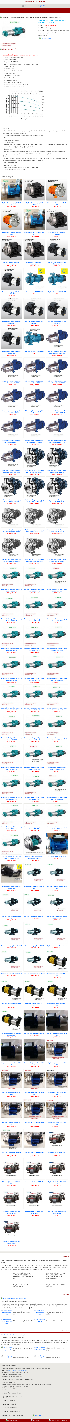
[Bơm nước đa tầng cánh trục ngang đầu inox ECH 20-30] (57, 576)
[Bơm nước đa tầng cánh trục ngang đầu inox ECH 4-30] (34, 784)
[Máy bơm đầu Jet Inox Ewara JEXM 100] (57, 1020)
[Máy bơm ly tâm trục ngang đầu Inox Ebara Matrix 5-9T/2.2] (34, 368)
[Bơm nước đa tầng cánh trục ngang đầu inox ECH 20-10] (11, 665)
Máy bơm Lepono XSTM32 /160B (57, 292)
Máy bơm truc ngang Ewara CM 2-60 (57, 946)
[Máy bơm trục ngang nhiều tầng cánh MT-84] (57, 308)
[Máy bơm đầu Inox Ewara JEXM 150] (34, 1020)
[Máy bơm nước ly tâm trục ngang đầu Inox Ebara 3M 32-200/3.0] (34, 546)
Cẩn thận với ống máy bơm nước (54, 1313)
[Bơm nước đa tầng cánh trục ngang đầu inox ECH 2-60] (11, 725)
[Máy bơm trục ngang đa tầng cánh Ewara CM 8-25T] (57, 903)
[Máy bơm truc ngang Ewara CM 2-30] (11, 961)
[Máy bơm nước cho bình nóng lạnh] (6, 1347)
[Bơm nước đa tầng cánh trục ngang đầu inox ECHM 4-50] (34, 695)
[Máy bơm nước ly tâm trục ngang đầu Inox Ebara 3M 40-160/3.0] (11, 516)
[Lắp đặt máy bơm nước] (39, 1356)
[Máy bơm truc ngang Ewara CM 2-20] (34, 961)
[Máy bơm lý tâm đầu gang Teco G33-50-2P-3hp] (34, 1198)
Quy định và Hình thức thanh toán (12, 1397)
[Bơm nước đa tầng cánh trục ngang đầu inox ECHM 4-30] (11, 784)
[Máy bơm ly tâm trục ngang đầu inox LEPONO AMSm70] (34, 844)
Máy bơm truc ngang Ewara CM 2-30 (11, 973)
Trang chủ (6, 17)
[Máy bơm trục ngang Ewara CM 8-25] (11, 933)
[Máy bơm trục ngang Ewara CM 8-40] (34, 903)
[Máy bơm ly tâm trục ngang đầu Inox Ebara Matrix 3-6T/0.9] (11, 398)
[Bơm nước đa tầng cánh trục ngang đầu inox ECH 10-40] (57, 606)
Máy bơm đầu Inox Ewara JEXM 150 (34, 1033)
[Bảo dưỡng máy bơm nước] (6, 1356)
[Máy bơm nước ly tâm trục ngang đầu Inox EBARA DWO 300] (34, 487)
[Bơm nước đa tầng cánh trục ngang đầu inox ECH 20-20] (34, 635)
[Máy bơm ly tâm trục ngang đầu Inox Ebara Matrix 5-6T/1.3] (11, 368)
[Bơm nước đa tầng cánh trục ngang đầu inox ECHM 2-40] (34, 754)
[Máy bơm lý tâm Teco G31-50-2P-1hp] (57, 1169)
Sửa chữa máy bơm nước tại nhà (55, 1349)
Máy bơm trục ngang (17, 17)
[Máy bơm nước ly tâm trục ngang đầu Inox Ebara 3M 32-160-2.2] (11, 546)
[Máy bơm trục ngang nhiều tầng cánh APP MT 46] (11, 279)
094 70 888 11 (12, 1370)
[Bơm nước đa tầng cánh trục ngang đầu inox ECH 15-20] (11, 635)
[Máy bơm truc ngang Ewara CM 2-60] (57, 933)
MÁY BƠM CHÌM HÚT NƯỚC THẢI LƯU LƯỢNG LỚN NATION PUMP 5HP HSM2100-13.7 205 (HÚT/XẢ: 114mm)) (34, 1262)
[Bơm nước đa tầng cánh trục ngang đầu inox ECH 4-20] (57, 814)
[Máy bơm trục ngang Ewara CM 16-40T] (34, 873)
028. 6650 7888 (22, 1370)
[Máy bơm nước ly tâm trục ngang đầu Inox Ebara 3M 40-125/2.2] (34, 516)
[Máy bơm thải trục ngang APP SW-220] (57, 189)
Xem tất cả (65, 1257)
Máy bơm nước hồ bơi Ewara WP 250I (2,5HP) (22, 1286)
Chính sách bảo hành (9, 1400)
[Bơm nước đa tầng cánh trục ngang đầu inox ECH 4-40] (57, 725)
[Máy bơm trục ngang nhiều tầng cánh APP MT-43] (57, 249)
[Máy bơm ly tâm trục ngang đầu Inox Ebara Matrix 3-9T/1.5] (34, 398)
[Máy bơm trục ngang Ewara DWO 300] (34, 1079)
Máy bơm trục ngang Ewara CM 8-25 (11, 946)
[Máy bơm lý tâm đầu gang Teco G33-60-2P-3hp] (57, 1198)
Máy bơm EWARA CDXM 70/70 (57, 856)
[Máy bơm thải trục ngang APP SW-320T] (34, 219)
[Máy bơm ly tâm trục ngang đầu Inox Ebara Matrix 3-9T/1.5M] (57, 398)
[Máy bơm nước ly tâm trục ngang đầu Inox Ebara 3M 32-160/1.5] (57, 516)
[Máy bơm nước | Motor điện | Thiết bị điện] (35, 6)
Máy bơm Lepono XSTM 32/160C (34, 292)
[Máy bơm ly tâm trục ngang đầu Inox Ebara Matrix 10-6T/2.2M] (57, 427)
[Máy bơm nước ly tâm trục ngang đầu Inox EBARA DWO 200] (11, 487)
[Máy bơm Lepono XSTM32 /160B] (57, 279)
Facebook (64, 1420)
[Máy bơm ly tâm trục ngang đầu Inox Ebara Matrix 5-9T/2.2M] (57, 368)
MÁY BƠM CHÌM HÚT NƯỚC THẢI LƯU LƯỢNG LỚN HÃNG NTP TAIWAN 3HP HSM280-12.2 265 (55, 1276)
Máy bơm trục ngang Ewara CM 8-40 (34, 916)
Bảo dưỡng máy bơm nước (21, 1357)
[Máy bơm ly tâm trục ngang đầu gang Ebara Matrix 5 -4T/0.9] (57, 338)
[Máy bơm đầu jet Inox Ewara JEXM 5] (34, 1050)
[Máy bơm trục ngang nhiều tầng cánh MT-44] (34, 308)
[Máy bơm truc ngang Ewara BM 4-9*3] (34, 990)
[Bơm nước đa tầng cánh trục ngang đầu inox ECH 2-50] (11, 754)
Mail (37, 1420)
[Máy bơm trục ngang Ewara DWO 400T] (57, 1050)
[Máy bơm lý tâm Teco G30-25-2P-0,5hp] (57, 1139)
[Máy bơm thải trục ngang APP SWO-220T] (11, 249)
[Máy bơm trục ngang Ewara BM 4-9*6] (57, 961)
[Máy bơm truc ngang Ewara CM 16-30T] (57, 873)
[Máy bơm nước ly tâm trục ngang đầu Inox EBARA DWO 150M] (34, 457)
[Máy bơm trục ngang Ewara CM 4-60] (34, 933)
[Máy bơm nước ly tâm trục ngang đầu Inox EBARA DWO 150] (57, 457)
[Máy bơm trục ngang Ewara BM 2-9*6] (57, 990)
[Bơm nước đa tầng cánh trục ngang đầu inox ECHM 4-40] (34, 725)
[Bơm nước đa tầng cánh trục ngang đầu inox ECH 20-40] (11, 576)
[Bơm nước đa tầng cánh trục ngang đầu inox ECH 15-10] (34, 665)
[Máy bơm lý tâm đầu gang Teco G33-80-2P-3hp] (11, 1228)
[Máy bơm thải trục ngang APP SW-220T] (11, 219)
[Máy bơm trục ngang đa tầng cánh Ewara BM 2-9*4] (11, 1020)
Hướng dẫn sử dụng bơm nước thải (22, 1313)
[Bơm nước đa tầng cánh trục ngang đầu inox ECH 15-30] (11, 606)
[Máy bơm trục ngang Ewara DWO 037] (34, 1139)
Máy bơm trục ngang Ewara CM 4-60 (34, 946)
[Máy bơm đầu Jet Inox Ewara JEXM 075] (11, 1050)
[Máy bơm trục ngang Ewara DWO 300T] (11, 1079)
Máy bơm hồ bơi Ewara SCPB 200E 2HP (55, 1286)
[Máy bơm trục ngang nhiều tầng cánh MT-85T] (11, 308)
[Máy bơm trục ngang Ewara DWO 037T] (11, 1139)
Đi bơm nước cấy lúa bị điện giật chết (23, 1322)
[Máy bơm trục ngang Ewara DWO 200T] (57, 1079)
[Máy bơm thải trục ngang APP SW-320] (11, 189)
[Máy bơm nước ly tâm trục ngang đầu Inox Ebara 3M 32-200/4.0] (57, 546)
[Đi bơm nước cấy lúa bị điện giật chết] (6, 1319)
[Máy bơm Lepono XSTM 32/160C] (34, 279)
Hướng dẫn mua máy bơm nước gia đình (14, 1301)
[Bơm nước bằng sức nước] (39, 1319)
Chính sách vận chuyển (9, 1404)
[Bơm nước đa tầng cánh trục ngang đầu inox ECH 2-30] (34, 814)
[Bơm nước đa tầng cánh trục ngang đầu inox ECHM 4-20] (11, 814)
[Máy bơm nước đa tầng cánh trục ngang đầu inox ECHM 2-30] (11, 844)
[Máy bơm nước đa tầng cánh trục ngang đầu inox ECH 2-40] (57, 754)
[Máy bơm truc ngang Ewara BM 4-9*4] (11, 990)
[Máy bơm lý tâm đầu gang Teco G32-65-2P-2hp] (11, 1198)
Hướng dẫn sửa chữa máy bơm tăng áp (13, 1337)
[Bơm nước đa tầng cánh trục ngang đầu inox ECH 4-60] (11, 695)
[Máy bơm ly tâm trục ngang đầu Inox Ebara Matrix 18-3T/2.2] (11, 427)
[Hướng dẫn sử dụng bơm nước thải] (6, 1310)
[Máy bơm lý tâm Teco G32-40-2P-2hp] (34, 1169)
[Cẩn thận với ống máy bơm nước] (39, 1310)
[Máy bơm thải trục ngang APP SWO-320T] (34, 249)
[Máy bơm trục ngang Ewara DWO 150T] (34, 1109)
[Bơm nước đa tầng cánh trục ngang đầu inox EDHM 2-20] (57, 784)
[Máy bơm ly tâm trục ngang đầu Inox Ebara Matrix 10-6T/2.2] (34, 427)
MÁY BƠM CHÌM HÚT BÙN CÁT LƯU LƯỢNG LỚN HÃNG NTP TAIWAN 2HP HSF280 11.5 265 (23, 1276)
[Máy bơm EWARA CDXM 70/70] (57, 844)
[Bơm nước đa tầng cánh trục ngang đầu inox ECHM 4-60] (57, 665)
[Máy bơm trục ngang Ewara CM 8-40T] (11, 903)
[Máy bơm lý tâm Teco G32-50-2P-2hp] (11, 1169)
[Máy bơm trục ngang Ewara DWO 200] (11, 1109)
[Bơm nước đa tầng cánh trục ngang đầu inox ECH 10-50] (34, 606)
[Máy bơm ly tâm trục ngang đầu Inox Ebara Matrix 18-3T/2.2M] (11, 457)
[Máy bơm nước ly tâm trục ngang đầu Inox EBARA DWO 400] (57, 487)
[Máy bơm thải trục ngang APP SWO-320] (34, 189)
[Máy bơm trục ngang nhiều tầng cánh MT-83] (11, 338)
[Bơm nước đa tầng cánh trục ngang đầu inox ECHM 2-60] (57, 695)
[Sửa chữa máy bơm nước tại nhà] (39, 1347)
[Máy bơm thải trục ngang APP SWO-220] (57, 219)
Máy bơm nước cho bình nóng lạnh (22, 1349)
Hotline (14, 1420)
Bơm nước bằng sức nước (54, 1321)
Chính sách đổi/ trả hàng (10, 1407)
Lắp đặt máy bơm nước (53, 1357)
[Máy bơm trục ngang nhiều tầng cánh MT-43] (11, 873)
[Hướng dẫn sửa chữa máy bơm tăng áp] (13, 1335)
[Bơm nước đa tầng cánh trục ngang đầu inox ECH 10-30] (57, 635)
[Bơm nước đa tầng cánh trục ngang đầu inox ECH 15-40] (34, 576)
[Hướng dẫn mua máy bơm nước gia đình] (13, 1298)
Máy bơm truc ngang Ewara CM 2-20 (34, 973)
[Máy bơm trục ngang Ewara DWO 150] (57, 1109)
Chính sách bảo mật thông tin (11, 1411)
